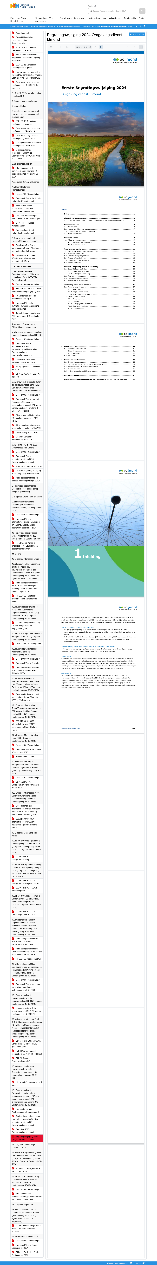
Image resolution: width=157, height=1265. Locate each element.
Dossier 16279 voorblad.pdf (27, 452)
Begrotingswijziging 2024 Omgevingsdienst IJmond (25, 1138)
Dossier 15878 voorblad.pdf (27, 778)
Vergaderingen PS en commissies (44, 19)
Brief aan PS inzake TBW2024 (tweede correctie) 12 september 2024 (25, 306)
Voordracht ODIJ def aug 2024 (28, 466)
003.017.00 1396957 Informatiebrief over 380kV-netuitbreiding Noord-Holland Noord (24, 725)
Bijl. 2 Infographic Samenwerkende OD (21, 1059)
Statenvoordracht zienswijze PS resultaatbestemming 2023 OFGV (26, 418)
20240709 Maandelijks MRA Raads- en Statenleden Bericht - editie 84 (26, 1229)
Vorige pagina (138, 34)
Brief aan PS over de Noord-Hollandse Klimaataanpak (26, 199)
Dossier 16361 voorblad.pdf (27, 515)
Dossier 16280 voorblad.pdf (27, 339)
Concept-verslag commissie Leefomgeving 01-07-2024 (26, 137)
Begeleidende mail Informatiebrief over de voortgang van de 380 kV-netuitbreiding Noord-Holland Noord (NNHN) (26, 810)
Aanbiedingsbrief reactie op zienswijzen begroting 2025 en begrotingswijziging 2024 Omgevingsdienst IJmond (26, 1120)
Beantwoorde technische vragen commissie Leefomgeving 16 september (26, 58)
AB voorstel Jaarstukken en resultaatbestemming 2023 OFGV (26, 426)
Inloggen (139, 1263)
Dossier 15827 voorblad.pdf (27, 745)
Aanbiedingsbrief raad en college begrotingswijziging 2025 (26, 479)
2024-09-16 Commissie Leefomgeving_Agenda (24, 66)
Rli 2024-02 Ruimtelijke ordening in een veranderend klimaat (24, 599)
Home (26, 26)
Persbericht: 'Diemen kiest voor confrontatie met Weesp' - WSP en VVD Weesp (25, 697)
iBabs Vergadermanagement (118, 1263)
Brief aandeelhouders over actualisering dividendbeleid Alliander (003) (25, 670)
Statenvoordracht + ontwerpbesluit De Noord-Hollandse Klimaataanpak (23, 208)
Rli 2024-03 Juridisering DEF (28, 959)
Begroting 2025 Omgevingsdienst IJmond (23, 1130)
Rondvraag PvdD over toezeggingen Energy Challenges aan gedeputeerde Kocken (26, 248)
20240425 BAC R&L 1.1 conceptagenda (24, 889)
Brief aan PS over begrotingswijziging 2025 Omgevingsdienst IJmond (23, 459)
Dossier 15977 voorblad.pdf (27, 980)
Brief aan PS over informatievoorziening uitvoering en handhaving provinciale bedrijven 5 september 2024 (26, 523)
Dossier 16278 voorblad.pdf (27, 194)
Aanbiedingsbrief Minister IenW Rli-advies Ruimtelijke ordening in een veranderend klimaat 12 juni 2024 (25, 587)
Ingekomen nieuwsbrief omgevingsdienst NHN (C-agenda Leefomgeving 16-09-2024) (26, 1011)
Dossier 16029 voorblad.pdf (27, 1189)
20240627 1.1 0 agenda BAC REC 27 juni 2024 (26, 1169)
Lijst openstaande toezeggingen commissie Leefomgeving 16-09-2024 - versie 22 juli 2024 (27, 154)
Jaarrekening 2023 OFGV (26, 432)
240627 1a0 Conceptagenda (28, 644)
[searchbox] (113, 11)
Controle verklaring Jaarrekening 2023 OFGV (23, 438)
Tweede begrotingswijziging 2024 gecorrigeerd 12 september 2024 (26, 316)
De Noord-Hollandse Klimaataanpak (23, 224)
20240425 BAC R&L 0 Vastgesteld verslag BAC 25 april (26, 882)
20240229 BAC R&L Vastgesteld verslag (23, 858)
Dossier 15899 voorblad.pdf (27, 659)
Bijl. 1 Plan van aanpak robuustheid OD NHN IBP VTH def (27, 1052)
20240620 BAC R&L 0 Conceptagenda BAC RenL (24, 913)
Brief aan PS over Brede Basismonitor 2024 (24, 1246)
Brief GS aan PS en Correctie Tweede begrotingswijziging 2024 (26, 290)
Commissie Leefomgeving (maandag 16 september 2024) (75, 26)
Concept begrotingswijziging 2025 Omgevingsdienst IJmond (26, 472)
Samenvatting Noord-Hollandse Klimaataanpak (23, 231)
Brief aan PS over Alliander (27, 663)
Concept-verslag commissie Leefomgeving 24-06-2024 (26, 129)
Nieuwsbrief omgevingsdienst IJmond (27, 1083)
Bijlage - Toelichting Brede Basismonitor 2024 (25, 1253)
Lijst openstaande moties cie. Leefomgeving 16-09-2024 (26, 144)
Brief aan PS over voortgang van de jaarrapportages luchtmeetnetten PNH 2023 (26, 987)
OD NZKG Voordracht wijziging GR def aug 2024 (23, 360)
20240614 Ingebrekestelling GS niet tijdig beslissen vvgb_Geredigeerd (26, 626)
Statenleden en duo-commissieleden (104, 18)
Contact (142, 18)
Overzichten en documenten (72, 18)
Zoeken (91, 6)
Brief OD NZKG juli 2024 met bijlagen (26, 375)
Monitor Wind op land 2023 (27, 757)
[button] (142, 11)
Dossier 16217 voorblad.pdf (27, 395)
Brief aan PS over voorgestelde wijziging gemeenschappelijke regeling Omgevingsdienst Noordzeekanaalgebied (25, 349)
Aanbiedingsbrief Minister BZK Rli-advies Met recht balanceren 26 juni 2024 (25, 942)
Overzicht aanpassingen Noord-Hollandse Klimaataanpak (26, 217)
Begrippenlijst (130, 18)
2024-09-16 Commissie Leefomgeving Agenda (24, 48)
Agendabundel (22, 33)
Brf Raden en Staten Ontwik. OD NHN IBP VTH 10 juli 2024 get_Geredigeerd (26, 1044)
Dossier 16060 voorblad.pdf (27, 284)
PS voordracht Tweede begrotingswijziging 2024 (24, 297)
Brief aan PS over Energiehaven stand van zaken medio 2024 (25, 785)
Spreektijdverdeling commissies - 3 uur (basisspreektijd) (22, 40)
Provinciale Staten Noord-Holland (18, 19)
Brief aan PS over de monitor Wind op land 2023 (26, 750)
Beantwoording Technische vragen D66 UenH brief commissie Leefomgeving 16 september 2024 (27, 75)
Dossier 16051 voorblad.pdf (27, 1241)
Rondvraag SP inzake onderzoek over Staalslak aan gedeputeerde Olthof (25, 546)
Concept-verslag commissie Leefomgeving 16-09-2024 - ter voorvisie (26, 85)
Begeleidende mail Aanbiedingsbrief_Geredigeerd (25, 1110)
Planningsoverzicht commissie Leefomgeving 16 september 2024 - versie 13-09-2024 (25, 172)
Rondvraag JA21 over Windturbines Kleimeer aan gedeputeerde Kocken (23, 258)
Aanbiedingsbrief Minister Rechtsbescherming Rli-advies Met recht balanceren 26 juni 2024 (27, 952)
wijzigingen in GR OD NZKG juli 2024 (26, 368)
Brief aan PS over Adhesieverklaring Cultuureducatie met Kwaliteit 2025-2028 (27, 1197)
